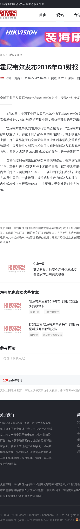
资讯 (60, 14)
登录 (6, 380)
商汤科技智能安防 (52, 334)
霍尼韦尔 (34, 311)
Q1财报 (34, 334)
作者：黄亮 (13, 78)
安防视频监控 (52, 311)
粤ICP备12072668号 (62, 520)
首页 (43, 14)
